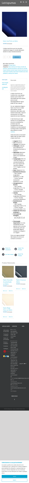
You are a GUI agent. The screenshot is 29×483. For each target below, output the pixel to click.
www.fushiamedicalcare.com (18, 388)
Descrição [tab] (4, 79)
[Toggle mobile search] (23, 2)
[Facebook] (14, 399)
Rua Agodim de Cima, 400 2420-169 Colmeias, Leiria (14, 334)
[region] (14, 471)
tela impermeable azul (19, 71)
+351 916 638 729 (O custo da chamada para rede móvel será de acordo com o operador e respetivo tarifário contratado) (14, 350)
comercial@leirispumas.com (21, 378)
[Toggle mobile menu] (26, 2)
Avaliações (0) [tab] (5, 88)
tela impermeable (8, 71)
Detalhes (11, 290)
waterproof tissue (13, 73)
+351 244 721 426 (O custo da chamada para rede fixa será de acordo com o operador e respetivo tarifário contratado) (14, 368)
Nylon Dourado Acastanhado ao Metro (7, 282)
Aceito (14, 476)
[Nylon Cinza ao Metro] (21, 272)
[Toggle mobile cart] (21, 2)
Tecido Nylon (12, 65)
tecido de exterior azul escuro (15, 68)
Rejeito (14, 480)
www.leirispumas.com (16, 383)
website (13, 132)
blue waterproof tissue (14, 67)
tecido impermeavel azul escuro (19, 70)
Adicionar (17, 57)
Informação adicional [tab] (5, 83)
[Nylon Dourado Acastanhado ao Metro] (8, 272)
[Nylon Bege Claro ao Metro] (8, 300)
